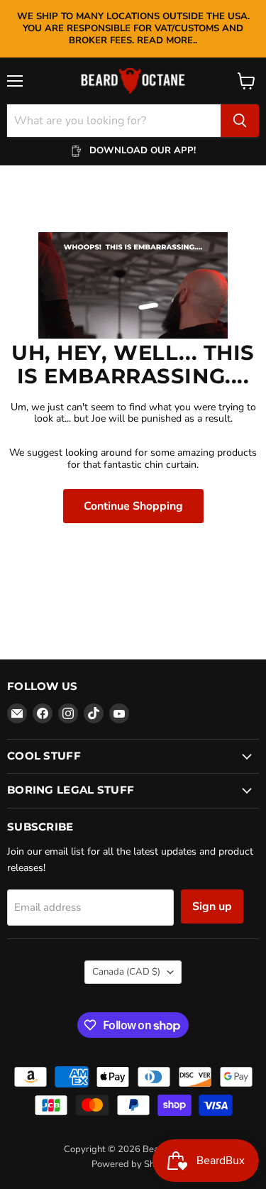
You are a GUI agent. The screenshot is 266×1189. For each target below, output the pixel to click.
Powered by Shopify (133, 1164)
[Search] (240, 120)
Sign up (212, 906)
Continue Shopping (133, 506)
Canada (126, 971)
